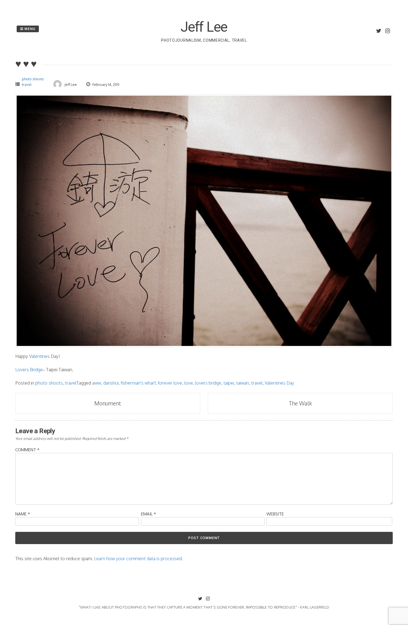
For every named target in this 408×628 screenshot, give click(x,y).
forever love (170, 383)
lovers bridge (208, 383)
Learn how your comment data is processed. (138, 558)
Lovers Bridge (29, 369)
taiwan (242, 383)
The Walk (300, 403)
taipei (228, 383)
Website (275, 514)
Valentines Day (279, 383)
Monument (107, 403)
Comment (27, 449)
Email (148, 514)
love (188, 383)
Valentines (39, 356)
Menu (29, 29)
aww (96, 383)
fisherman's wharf (138, 383)
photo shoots (33, 79)
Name (22, 514)
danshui (111, 383)
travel (27, 84)
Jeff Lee (204, 27)
